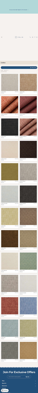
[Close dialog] (35, 185)
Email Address (22, 198)
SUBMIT (28, 204)
